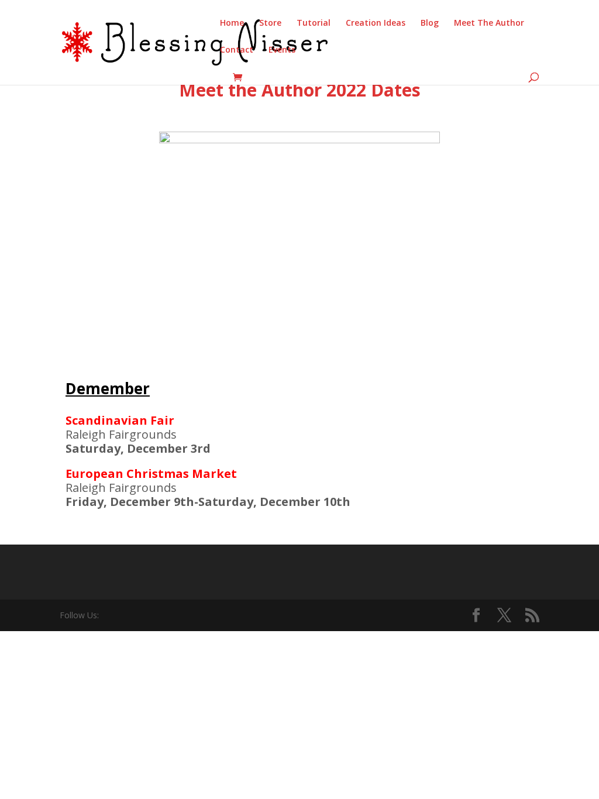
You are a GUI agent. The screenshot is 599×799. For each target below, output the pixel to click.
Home (232, 23)
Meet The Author (489, 23)
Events (281, 50)
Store (270, 23)
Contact (236, 50)
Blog (430, 23)
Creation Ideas (375, 23)
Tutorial (314, 23)
